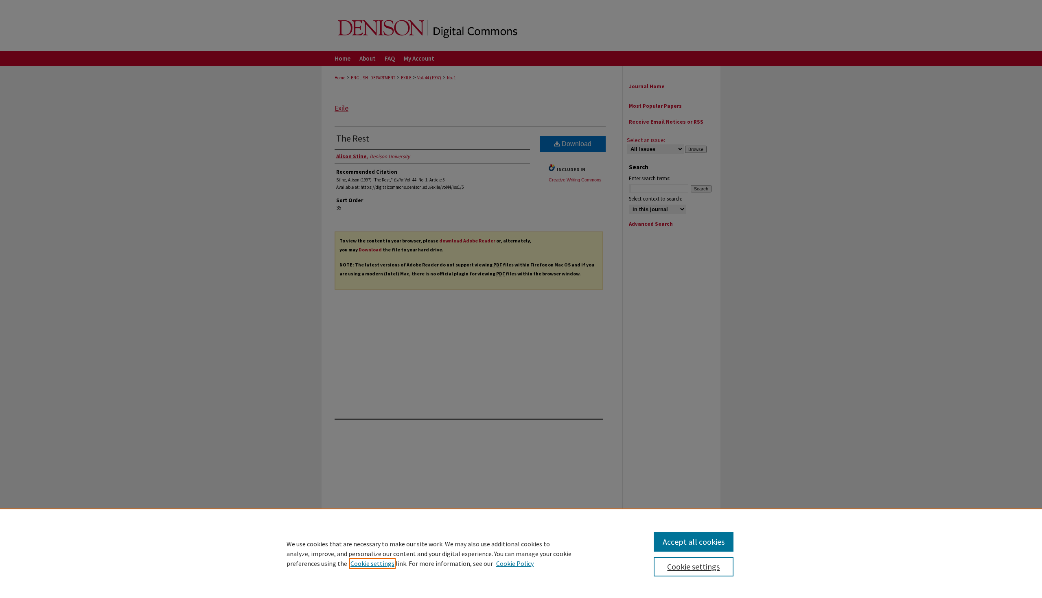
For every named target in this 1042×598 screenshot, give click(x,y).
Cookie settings (372, 563)
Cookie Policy (515, 563)
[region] (521, 553)
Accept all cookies (694, 542)
